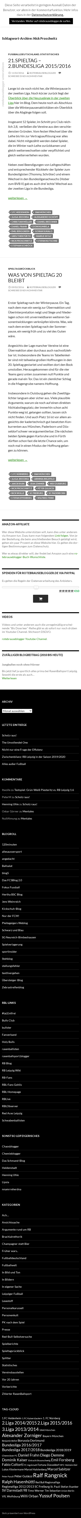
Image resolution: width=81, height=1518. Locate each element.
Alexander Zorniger (22, 1435)
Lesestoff (7, 1301)
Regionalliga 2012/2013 (18, 1486)
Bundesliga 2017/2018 (21, 1450)
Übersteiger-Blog (12, 980)
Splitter (6, 1358)
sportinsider (9, 951)
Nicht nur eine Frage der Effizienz (22, 749)
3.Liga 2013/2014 (20, 1429)
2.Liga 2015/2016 (20, 217)
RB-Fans (7, 1077)
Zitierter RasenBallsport (16, 1393)
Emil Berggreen (20, 231)
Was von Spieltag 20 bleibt (35, 277)
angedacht (8, 858)
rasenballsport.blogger (15, 1056)
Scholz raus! (9, 735)
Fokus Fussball (11, 887)
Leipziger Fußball (12, 1293)
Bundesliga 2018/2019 (55, 1450)
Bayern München (53, 1436)
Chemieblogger (11, 1153)
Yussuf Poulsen (54, 1495)
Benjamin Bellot (9, 1440)
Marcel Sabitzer (59, 1469)
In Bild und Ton (11, 1272)
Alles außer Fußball (14, 764)
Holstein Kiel (71, 1465)
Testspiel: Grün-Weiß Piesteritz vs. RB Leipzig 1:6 (44, 790)
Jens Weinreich (11, 901)
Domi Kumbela (40, 226)
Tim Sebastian (53, 1490)
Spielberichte (10, 1343)
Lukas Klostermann (13, 1469)
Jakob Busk (18, 483)
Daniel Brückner (47, 221)
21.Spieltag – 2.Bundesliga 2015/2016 (39, 63)
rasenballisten (10, 1049)
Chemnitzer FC (9, 1455)
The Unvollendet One (15, 742)
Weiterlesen (9, 678)
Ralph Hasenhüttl (18, 1481)
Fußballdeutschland (23, 54)
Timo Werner (36, 1490)
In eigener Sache (12, 1286)
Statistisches (49, 54)
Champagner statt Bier (15, 1243)
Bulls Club (8, 1020)
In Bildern (8, 1279)
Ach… (5, 1215)
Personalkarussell (13, 1308)
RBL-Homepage (11, 1091)
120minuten (9, 844)
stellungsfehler (11, 965)
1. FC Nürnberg (19, 474)
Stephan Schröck (21, 245)
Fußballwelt (9, 1265)
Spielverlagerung (12, 944)
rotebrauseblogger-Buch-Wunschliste (40, 555)
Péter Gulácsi (46, 488)
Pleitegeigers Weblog (15, 923)
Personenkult (10, 1315)
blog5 (5, 873)
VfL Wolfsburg (11, 1496)
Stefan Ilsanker (70, 1486)
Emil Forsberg (62, 1459)
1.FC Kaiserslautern (32, 1418)
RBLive (6, 1099)
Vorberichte (9, 1386)
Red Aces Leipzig (12, 1113)
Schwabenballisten (13, 1120)
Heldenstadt (9, 1167)
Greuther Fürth (21, 236)
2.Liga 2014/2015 (19, 1423)
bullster (6, 1027)
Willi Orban (29, 1496)
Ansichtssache (10, 1222)
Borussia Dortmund (31, 1440)
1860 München (43, 212)
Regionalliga (52, 1482)
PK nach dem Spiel (13, 1322)
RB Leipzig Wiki (11, 1070)
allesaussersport (12, 851)
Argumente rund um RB (16, 1229)
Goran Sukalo (43, 231)
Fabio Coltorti (13, 1464)
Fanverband (9, 1034)
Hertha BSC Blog (12, 894)
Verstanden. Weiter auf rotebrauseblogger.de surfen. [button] (41, 21)
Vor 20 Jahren (10, 1379)
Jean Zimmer (37, 483)
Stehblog (7, 958)
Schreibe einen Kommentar (25, 76)
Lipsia (5, 1182)
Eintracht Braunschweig (39, 1460)
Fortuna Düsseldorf (48, 1464)
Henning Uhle (10, 804)
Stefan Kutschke (47, 240)
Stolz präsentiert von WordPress (18, 1513)
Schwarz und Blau (13, 930)
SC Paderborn (57, 493)
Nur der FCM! (10, 916)
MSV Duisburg (58, 483)
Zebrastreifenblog (13, 987)
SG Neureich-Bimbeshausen (19, 937)
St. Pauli (55, 1486)
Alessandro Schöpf (46, 217)
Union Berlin (67, 1490)
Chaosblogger (10, 1146)
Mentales (28, 811)
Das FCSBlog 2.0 (12, 880)
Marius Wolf (44, 236)
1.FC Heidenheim (20, 212)
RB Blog (7, 1063)
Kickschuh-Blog (11, 908)
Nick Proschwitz (21, 240)
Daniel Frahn (19, 226)
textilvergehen (10, 973)
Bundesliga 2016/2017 (22, 1444)
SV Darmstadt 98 (14, 1490)
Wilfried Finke (45, 498)
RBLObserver (10, 1106)
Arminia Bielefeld (44, 478)
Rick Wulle (17, 493)
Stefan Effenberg (21, 498)
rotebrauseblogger (42, 72)
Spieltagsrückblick (21, 268)
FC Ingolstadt (30, 1465)
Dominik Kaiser (15, 1459)
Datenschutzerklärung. (48, 14)
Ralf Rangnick (50, 1475)
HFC (62, 1464)
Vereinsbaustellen (13, 1372)
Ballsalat (7, 866)
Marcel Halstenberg (35, 1469)
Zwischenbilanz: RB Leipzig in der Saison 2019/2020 (33, 756)
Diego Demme (52, 1455)
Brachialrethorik (12, 1236)
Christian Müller (21, 221)
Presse (6, 1329)
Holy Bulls (8, 1041)
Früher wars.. (10, 1251)
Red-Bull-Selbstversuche (17, 1336)
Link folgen (61, 535)
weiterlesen (18, 198)
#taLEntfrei (9, 1013)
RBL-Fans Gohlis (12, 1084)
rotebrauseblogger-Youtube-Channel (24, 639)
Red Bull (39, 1482)
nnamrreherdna (11, 1189)
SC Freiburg (36, 493)
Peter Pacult (8, 1476)
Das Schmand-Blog (13, 1160)
